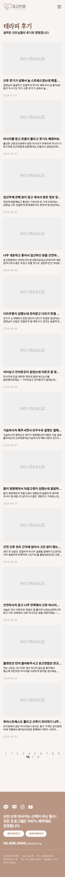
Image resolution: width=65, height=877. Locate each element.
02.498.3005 (14, 843)
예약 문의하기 (13, 833)
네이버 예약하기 (36, 833)
